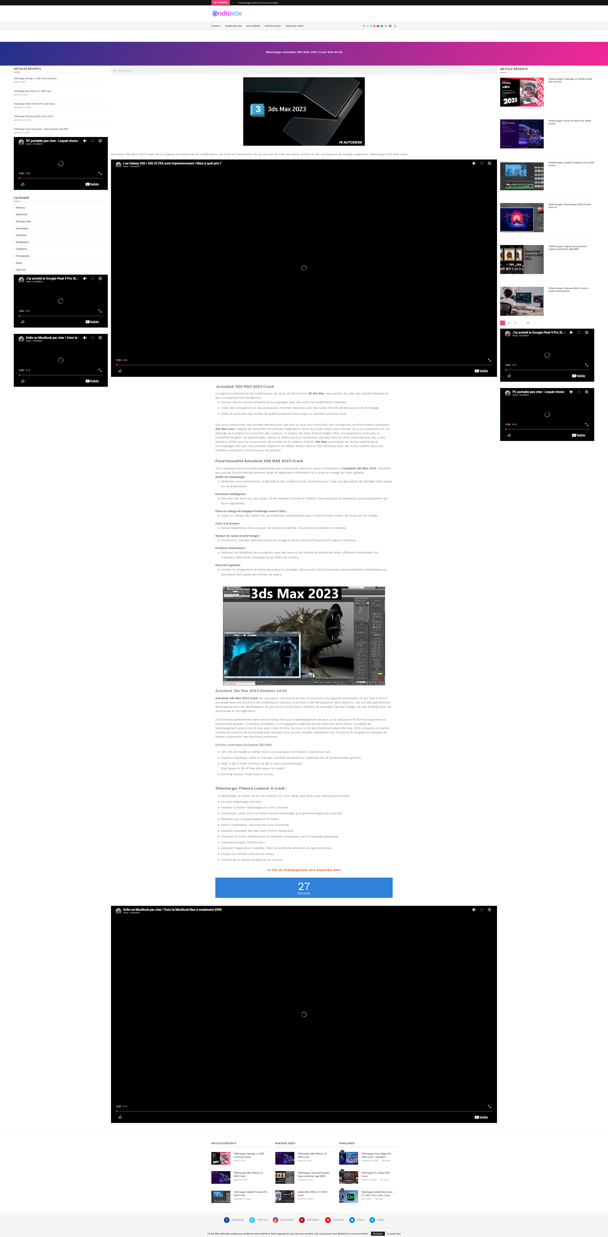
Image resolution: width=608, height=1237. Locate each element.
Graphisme (21, 249)
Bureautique (273, 26)
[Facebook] (363, 26)
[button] (232, 2)
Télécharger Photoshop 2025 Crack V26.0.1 (262, 3)
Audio (19, 263)
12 (528, 323)
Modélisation (233, 26)
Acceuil (216, 26)
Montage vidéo (295, 26)
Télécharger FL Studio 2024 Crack (375, 1174)
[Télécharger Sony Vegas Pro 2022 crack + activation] (348, 1158)
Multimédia (253, 26)
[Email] (382, 26)
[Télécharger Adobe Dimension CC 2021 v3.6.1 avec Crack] (348, 1196)
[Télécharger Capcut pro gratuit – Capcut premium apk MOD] (522, 259)
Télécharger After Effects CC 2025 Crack (32, 91)
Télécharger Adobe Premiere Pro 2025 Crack (34, 104)
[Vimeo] (385, 26)
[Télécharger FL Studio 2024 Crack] (348, 1177)
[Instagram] (371, 26)
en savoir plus (394, 1234)
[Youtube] (378, 26)
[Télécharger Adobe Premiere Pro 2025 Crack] (522, 175)
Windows (20, 207)
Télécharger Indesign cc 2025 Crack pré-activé (35, 78)
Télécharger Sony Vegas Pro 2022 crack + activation (376, 1155)
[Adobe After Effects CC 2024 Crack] (284, 1196)
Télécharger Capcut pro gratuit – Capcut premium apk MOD (41, 129)
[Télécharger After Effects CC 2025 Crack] (522, 133)
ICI (280, 795)
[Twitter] (367, 26)
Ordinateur (21, 235)
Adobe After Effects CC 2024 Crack (312, 1194)
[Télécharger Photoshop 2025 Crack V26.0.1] (522, 217)
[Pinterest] (374, 26)
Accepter (378, 1233)
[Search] (395, 26)
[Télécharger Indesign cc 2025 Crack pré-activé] (522, 92)
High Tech (21, 269)
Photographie (23, 256)
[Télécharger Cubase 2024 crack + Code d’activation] (522, 301)
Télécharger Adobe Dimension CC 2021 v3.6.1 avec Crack (377, 1194)
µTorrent (255, 801)
